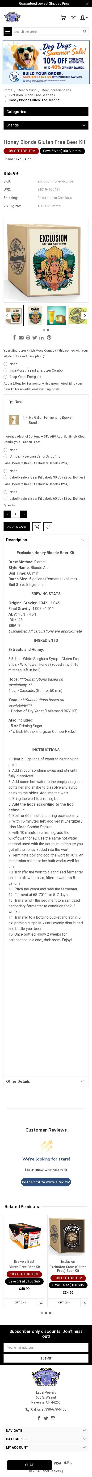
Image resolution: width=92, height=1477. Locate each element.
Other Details (18, 1081)
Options (20, 1302)
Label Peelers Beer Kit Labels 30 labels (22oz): (36, 463)
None (13, 364)
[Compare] (73, 17)
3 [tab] (50, 1313)
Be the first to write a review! (46, 1182)
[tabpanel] (14, 315)
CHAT (29, 1465)
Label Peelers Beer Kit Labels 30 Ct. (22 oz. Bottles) (47, 477)
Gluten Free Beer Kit (24, 1267)
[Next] (84, 315)
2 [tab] (48, 330)
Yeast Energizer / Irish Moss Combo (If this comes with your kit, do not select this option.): (46, 353)
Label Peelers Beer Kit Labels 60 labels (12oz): (36, 484)
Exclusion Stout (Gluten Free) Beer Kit (68, 1269)
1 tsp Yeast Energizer (26, 377)
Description (16, 540)
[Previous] (7, 315)
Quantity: (9, 505)
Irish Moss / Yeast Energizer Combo (36, 370)
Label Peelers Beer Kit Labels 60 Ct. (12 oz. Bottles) (47, 498)
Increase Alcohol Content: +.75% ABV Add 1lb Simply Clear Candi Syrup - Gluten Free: (45, 439)
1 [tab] (44, 330)
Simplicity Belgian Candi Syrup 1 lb (35, 456)
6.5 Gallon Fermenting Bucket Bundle (50, 420)
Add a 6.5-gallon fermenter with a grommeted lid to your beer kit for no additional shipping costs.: (43, 386)
